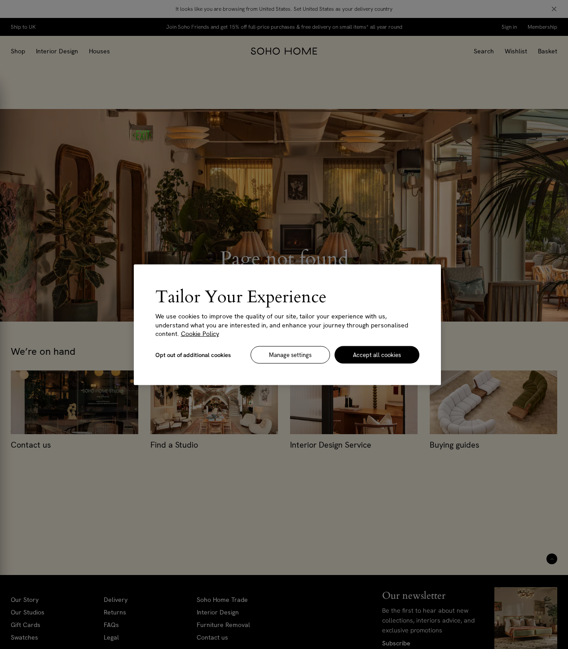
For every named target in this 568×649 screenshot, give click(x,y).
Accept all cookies (377, 354)
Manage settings (290, 354)
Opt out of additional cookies (193, 354)
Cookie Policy (200, 333)
